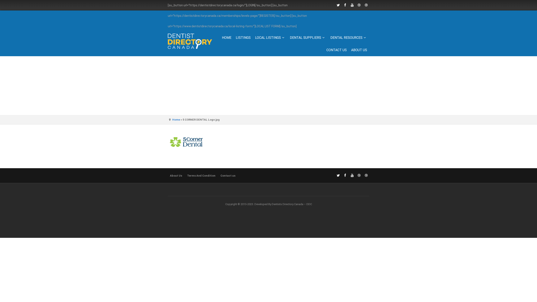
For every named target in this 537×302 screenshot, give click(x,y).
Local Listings (268, 38)
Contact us (336, 50)
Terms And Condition (201, 175)
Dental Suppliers (305, 38)
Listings (243, 38)
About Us (359, 50)
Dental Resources (346, 38)
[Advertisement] (268, 85)
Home (226, 38)
